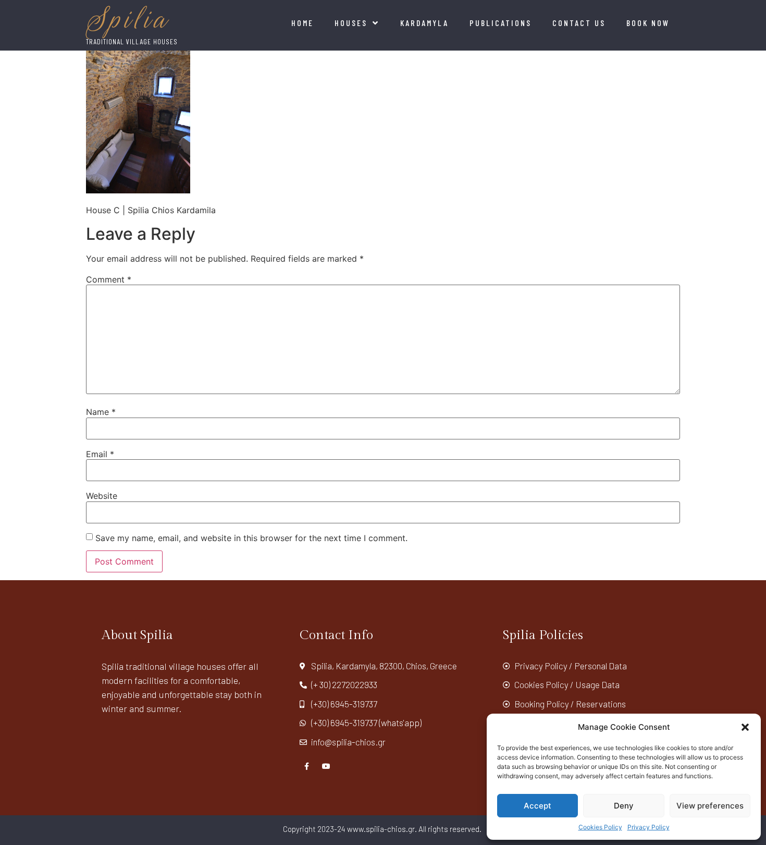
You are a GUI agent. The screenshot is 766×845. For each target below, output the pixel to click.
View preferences (710, 806)
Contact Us (579, 23)
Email (100, 454)
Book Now (648, 23)
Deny (624, 806)
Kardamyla (424, 23)
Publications (501, 23)
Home (302, 23)
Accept (537, 806)
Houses (351, 23)
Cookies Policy (600, 827)
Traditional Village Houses (132, 41)
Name (101, 412)
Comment (108, 279)
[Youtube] (326, 766)
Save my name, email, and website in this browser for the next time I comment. (251, 538)
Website (101, 496)
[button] (745, 727)
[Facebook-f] (307, 766)
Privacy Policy (648, 827)
